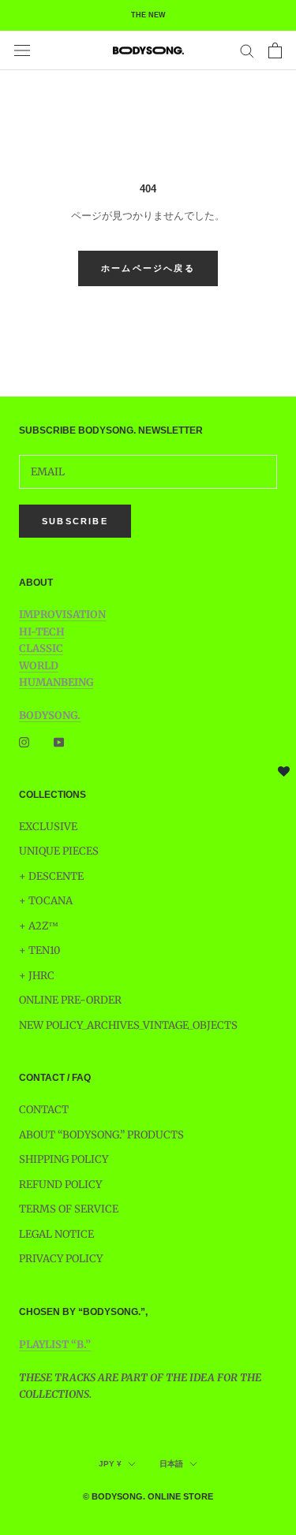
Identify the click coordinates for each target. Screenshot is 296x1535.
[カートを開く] (275, 50)
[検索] (247, 50)
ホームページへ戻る (148, 268)
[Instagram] (24, 741)
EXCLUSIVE (48, 826)
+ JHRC (36, 975)
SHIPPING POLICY (63, 1159)
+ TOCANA (46, 900)
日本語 (171, 1463)
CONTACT (44, 1109)
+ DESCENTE (51, 876)
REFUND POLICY (60, 1184)
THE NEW (148, 15)
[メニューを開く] (22, 50)
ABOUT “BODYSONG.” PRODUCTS (101, 1135)
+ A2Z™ (38, 926)
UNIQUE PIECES (59, 851)
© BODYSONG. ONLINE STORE (148, 1496)
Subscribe (75, 521)
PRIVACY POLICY (61, 1258)
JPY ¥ (110, 1463)
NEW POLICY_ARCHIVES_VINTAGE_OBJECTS (128, 1025)
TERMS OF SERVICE (68, 1209)
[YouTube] (59, 741)
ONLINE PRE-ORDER (70, 1000)
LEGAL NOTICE (56, 1234)
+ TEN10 (39, 950)
